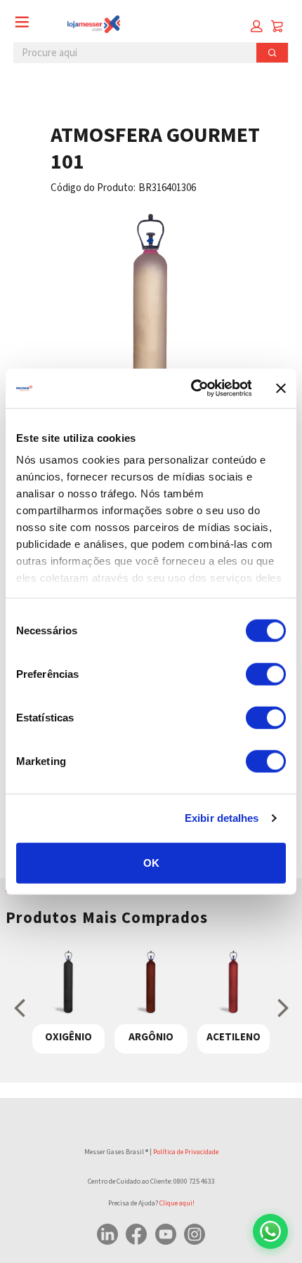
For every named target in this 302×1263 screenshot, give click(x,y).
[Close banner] (281, 388)
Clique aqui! (177, 1203)
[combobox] (130, 53)
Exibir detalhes (222, 818)
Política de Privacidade (185, 1152)
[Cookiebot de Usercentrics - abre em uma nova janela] (191, 388)
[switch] (266, 673)
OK (151, 862)
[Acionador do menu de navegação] (22, 22)
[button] (257, 26)
